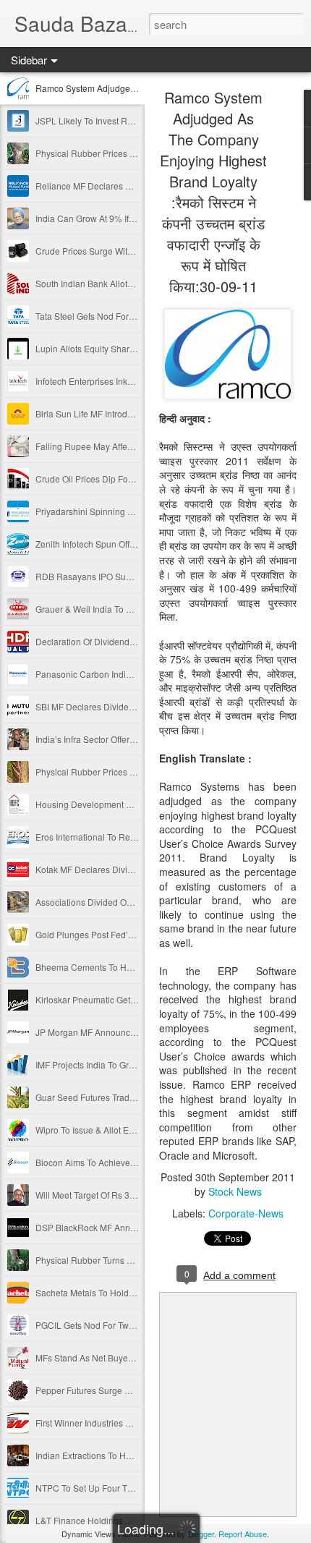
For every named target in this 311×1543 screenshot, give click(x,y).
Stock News (235, 1191)
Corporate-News (246, 1213)
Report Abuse (242, 1533)
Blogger (201, 1533)
